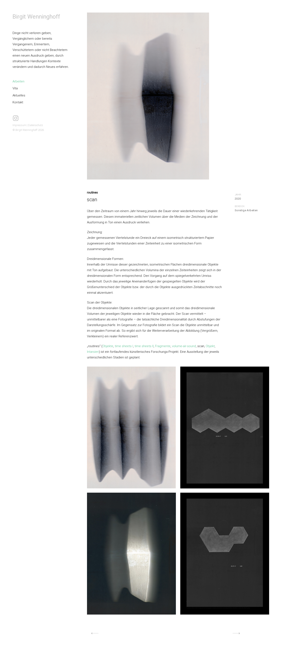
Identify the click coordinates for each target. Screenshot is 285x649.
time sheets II (144, 346)
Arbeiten (18, 81)
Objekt (210, 346)
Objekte (107, 346)
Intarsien (93, 352)
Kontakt (18, 102)
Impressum (19, 125)
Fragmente (162, 346)
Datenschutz (35, 125)
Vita (15, 88)
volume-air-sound (184, 346)
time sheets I (124, 346)
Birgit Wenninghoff (36, 16)
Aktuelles (19, 95)
